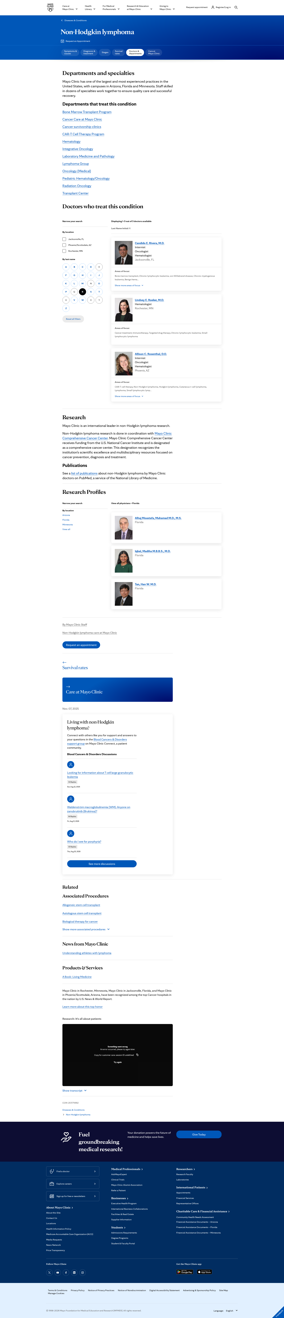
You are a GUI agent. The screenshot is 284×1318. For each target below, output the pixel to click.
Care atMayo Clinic (154, 52)
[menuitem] (70, 52)
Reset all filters (73, 318)
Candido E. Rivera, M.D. (149, 243)
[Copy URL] (137, 1055)
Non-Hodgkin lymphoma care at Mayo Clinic (89, 632)
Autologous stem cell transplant (81, 913)
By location (68, 232)
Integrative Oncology (77, 149)
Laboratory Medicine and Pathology (88, 156)
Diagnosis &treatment (89, 52)
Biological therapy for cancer (80, 921)
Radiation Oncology (76, 186)
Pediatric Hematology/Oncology (86, 178)
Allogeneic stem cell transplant (81, 905)
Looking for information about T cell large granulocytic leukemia (100, 775)
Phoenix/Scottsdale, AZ (79, 245)
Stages (105, 52)
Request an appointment (81, 645)
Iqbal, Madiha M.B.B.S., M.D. (153, 551)
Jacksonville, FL (76, 239)
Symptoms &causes (70, 52)
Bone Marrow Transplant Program (87, 112)
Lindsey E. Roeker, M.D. (149, 300)
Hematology (71, 141)
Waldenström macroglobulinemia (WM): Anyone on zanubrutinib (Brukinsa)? (98, 809)
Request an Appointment (78, 41)
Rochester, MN (75, 250)
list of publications (84, 473)
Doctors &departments (135, 52)
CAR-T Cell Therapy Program (83, 134)
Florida (65, 519)
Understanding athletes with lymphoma (86, 953)
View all (66, 529)
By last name (68, 259)
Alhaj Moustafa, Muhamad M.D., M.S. (158, 518)
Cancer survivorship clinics (81, 126)
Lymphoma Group (75, 163)
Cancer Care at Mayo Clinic (82, 119)
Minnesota (67, 524)
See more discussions (102, 864)
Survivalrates (119, 52)
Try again (118, 1062)
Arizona (66, 515)
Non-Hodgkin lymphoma (97, 31)
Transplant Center (75, 193)
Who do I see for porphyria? (84, 841)
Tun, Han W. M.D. (145, 584)
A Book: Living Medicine (77, 976)
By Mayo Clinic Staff (74, 624)
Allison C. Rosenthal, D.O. (151, 354)
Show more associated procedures (83, 929)
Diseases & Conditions (75, 20)
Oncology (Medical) (76, 171)
